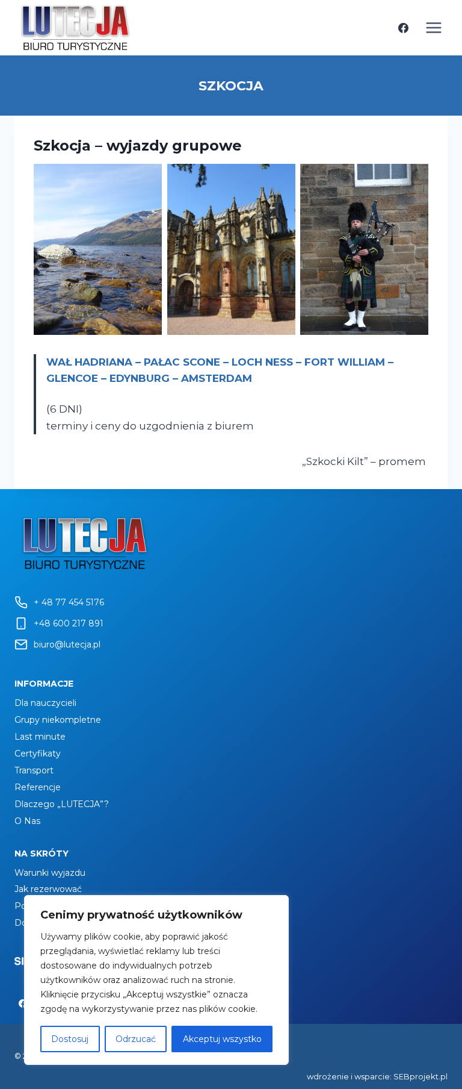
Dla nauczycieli (45, 702)
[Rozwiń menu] (433, 27)
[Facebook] (403, 27)
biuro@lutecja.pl (67, 644)
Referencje (37, 787)
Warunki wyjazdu (49, 872)
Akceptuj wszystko (222, 1039)
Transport (34, 770)
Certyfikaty (37, 753)
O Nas (27, 821)
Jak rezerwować (48, 889)
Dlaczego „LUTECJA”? (61, 804)
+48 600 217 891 (68, 623)
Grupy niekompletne (57, 719)
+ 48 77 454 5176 (69, 602)
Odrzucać (136, 1039)
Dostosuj (69, 1039)
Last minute (40, 736)
